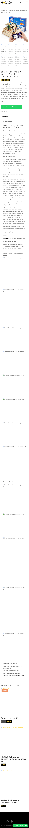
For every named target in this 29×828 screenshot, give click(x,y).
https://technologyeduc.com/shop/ (14, 675)
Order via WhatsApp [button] (12, 107)
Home (2, 10)
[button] (25, 16)
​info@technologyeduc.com (11, 670)
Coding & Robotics (10, 10)
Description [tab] (5, 116)
